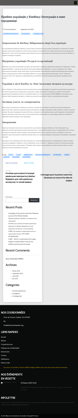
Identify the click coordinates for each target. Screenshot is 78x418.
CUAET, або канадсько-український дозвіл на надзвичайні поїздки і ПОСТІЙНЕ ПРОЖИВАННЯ (22, 233)
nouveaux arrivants (43, 155)
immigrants (28, 155)
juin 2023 (15, 279)
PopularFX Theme (33, 416)
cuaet (18, 155)
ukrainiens (26, 157)
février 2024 (16, 271)
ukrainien (16, 157)
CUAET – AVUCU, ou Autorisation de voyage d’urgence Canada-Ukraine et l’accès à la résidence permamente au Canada (22, 241)
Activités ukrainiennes (11, 34)
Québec (66, 155)
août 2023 (15, 276)
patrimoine (57, 155)
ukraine (6, 157)
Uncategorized (38, 34)
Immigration (26, 34)
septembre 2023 (17, 273)
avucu (11, 155)
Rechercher (9, 197)
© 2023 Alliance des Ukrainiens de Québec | (14, 416)
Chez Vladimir (56, 94)
